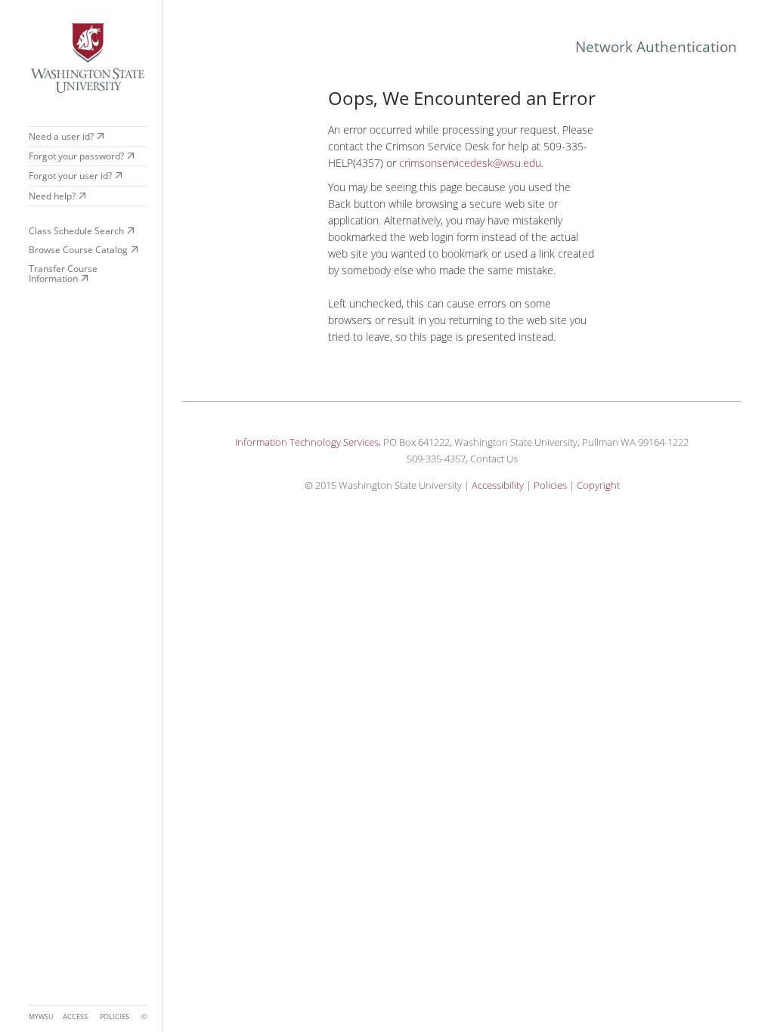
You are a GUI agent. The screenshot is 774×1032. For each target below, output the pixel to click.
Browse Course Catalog (78, 249)
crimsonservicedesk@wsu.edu (470, 163)
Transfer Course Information (63, 273)
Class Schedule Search (76, 230)
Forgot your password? (76, 156)
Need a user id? (61, 136)
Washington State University (88, 58)
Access (75, 1016)
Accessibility (498, 485)
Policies (550, 485)
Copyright (598, 485)
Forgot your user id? (70, 175)
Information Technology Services (307, 442)
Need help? (52, 196)
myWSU (41, 1016)
